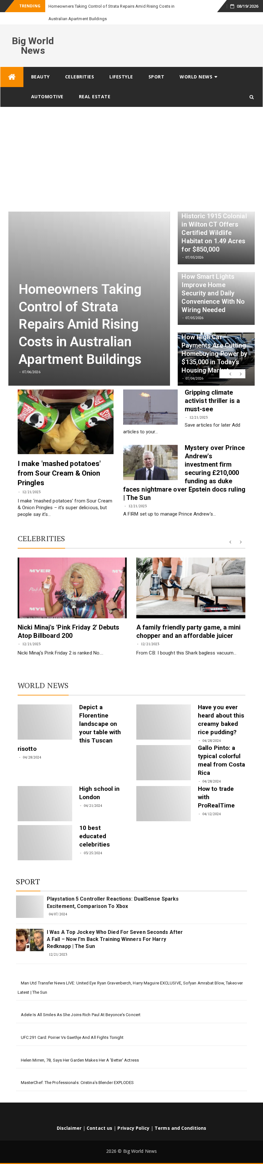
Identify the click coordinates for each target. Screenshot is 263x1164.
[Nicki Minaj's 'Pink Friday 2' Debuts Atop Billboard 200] (72, 575)
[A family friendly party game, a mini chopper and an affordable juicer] (190, 575)
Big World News (33, 33)
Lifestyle (121, 64)
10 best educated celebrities (94, 824)
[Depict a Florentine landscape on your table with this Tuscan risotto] (45, 709)
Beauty (40, 64)
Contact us (99, 1115)
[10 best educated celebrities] (45, 830)
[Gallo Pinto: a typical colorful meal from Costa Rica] (163, 750)
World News (196, 64)
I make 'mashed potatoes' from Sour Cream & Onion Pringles (59, 460)
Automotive (47, 84)
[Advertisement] (131, 143)
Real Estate (95, 84)
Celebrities (79, 64)
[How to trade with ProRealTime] (163, 791)
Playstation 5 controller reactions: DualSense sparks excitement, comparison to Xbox (113, 889)
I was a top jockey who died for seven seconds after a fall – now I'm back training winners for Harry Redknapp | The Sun (115, 927)
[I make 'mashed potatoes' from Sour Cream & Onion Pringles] (66, 409)
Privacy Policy (133, 1115)
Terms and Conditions (180, 1115)
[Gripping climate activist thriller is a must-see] (150, 394)
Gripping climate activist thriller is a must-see (212, 388)
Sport (156, 64)
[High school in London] (45, 791)
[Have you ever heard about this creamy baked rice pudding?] (163, 709)
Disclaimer (69, 1115)
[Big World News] (11, 64)
